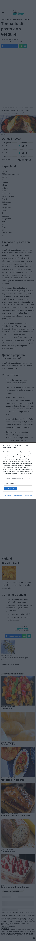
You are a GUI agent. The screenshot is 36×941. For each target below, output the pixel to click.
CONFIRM (10, 488)
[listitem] (18, 479)
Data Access (18, 495)
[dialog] (18, 470)
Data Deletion (8, 495)
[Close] (32, 446)
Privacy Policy (28, 495)
